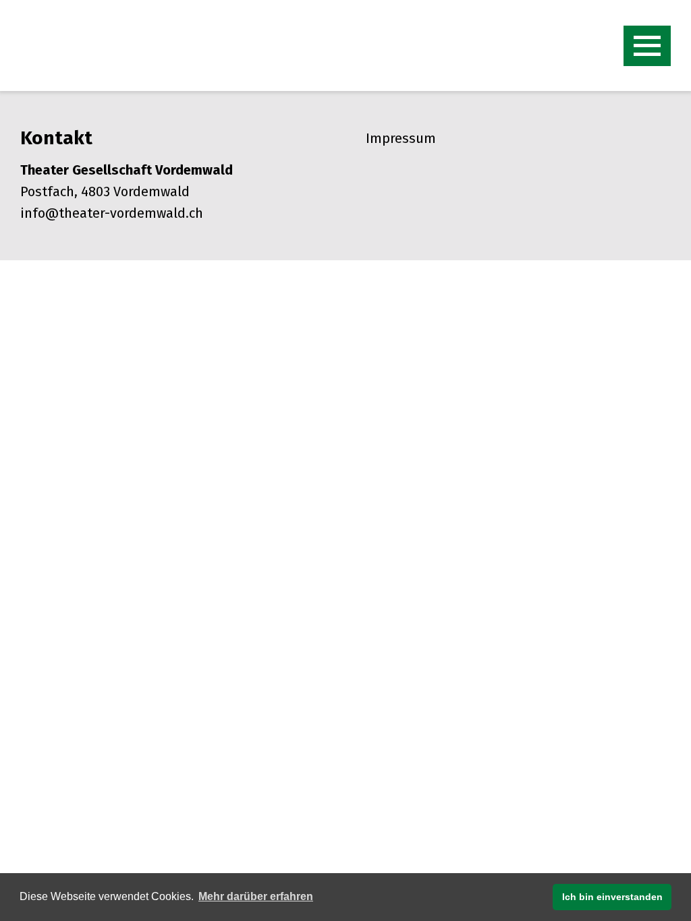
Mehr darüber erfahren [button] (255, 896)
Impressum (401, 138)
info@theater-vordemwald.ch (111, 213)
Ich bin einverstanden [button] (612, 896)
